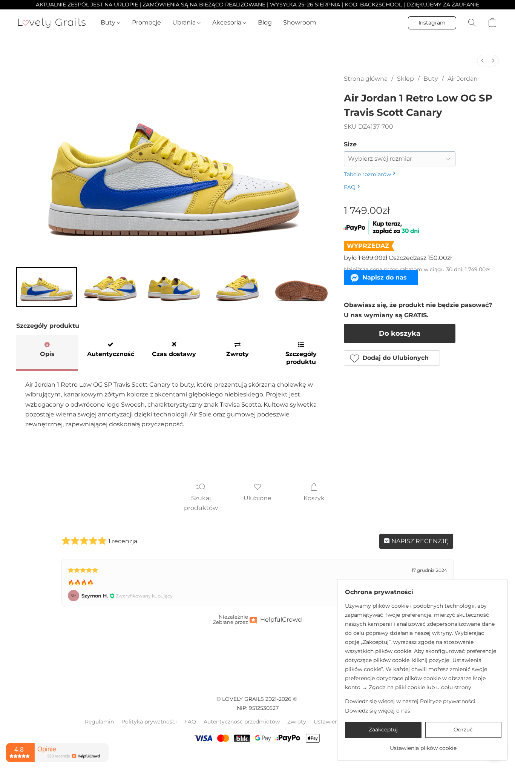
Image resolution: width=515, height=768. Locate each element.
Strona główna (366, 78)
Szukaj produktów (201, 503)
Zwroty (296, 721)
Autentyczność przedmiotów (242, 721)
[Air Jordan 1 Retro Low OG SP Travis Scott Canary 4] (301, 287)
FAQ (190, 721)
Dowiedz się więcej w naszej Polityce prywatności (410, 701)
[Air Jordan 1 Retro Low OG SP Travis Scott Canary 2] (174, 287)
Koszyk (314, 498)
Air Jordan (463, 78)
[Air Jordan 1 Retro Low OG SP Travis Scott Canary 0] (46, 287)
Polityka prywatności (149, 721)
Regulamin (99, 721)
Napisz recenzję (419, 541)
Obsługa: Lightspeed (257, 757)
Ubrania (184, 22)
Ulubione (257, 498)
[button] (52, 22)
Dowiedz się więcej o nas (377, 710)
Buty (109, 22)
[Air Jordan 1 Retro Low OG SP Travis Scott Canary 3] (237, 287)
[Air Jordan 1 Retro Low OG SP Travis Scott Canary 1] (110, 287)
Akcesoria (227, 22)
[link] (423, 745)
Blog (265, 22)
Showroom (299, 22)
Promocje (146, 22)
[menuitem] (482, 60)
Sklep (405, 78)
